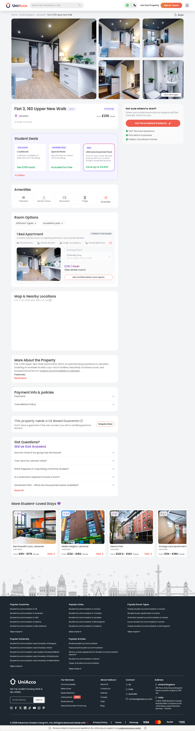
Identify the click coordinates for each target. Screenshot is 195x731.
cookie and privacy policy (129, 728)
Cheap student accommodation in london (146, 609)
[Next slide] (57, 264)
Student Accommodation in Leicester (85, 617)
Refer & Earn (66, 688)
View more (15, 631)
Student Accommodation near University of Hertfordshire (34, 660)
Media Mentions (68, 693)
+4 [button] (110, 243)
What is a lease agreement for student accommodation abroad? (93, 653)
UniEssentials (66, 697)
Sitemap (133, 722)
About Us (104, 684)
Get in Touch (171, 5)
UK (129, 684)
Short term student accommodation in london (147, 617)
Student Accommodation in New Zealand (28, 626)
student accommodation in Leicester (60, 370)
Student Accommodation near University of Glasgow (33, 643)
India (130, 689)
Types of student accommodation (84, 663)
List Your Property (149, 5)
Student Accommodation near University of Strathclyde (34, 656)
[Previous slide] (20, 264)
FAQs (102, 701)
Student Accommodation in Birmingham (87, 622)
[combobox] (57, 5)
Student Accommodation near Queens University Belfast (34, 652)
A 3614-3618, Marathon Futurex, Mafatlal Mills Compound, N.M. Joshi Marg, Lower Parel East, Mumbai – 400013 (169, 705)
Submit (39, 699)
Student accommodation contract (84, 659)
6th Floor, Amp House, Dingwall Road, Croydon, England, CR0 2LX (169, 690)
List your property (68, 684)
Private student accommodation (83, 643)
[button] (75, 269)
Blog (102, 705)
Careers (103, 697)
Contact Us (105, 688)
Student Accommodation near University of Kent (31, 648)
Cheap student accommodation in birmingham (148, 626)
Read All (19, 490)
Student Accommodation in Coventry (85, 613)
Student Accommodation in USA (24, 617)
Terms (118, 722)
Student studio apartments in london (143, 613)
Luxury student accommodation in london (146, 622)
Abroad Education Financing (73, 705)
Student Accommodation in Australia (26, 613)
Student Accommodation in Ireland (25, 622)
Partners (103, 693)
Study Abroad (67, 701)
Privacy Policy (100, 722)
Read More (20, 378)
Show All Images (171, 94)
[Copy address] (50, 300)
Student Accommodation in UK (23, 609)
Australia (132, 694)
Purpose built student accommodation (86, 648)
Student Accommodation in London (84, 609)
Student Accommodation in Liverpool (85, 626)
